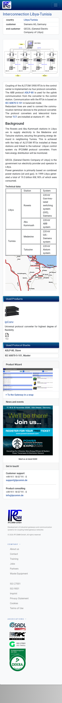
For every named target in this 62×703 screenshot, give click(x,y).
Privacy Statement (19, 598)
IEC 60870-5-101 (13, 103)
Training (14, 559)
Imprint (13, 593)
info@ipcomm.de (15, 495)
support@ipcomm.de (16, 480)
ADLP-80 (29, 92)
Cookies (14, 603)
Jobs (12, 563)
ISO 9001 (14, 588)
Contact (14, 554)
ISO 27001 (15, 583)
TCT (15, 116)
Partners (14, 568)
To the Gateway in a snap (20, 394)
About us (14, 549)
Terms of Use (16, 608)
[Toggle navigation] (56, 5)
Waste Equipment (19, 573)
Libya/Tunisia (31, 19)
